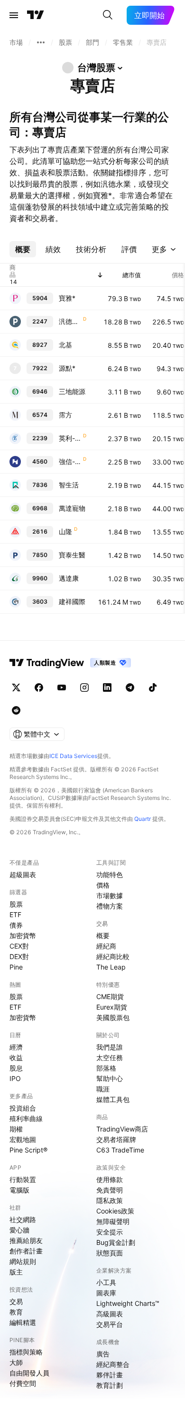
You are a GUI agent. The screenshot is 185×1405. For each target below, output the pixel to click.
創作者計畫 (26, 1251)
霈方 (65, 415)
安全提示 (109, 1232)
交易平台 (109, 1324)
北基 (65, 345)
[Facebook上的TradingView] (39, 687)
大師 (16, 1362)
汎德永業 (70, 321)
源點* (67, 368)
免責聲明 (109, 1190)
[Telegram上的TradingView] (130, 687)
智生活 (69, 485)
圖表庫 (106, 1293)
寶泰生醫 (72, 555)
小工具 (106, 1282)
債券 (16, 925)
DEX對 (19, 956)
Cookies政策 (115, 1211)
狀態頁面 (109, 1253)
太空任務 (109, 1057)
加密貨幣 (22, 935)
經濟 (16, 1047)
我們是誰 (109, 1047)
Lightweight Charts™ (127, 1303)
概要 (103, 935)
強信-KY (70, 461)
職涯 (103, 1089)
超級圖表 (22, 874)
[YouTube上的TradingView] (61, 687)
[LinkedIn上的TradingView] (107, 687)
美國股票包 (113, 1017)
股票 (16, 904)
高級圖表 (109, 1314)
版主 (16, 1272)
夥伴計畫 (109, 1375)
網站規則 (22, 1261)
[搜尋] (107, 15)
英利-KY (70, 438)
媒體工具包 (113, 1099)
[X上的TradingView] (16, 687)
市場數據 (109, 895)
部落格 (106, 1068)
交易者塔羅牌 (116, 1139)
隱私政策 (109, 1200)
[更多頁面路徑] (41, 42)
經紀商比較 (113, 956)
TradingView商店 (122, 1129)
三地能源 (72, 391)
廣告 (103, 1354)
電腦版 (19, 1190)
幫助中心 (109, 1078)
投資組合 (22, 1108)
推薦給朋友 (26, 1240)
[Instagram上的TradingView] (84, 687)
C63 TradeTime (120, 1150)
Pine (16, 967)
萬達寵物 (72, 508)
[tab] (22, 249)
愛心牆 (19, 1230)
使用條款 (109, 1179)
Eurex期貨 (111, 1007)
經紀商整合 (113, 1364)
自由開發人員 (29, 1373)
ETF (15, 914)
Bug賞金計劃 (115, 1242)
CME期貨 (110, 996)
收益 (16, 1057)
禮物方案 (109, 906)
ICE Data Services (73, 755)
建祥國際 (72, 601)
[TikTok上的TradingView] (152, 687)
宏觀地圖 (22, 1139)
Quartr (142, 818)
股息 (16, 1068)
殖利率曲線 (26, 1118)
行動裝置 (22, 1179)
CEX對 (19, 946)
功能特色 (109, 874)
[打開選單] (13, 15)
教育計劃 (109, 1385)
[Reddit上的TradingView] (16, 710)
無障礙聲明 (113, 1221)
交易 (16, 1301)
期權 (16, 1129)
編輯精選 (22, 1322)
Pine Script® (28, 1150)
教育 (16, 1312)
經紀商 (106, 946)
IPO (15, 1078)
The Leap (111, 967)
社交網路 (22, 1219)
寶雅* (67, 298)
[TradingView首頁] (35, 15)
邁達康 (69, 578)
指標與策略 (26, 1352)
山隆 (65, 531)
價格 (103, 885)
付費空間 (22, 1383)
